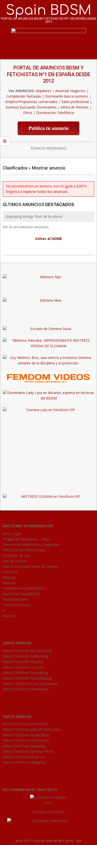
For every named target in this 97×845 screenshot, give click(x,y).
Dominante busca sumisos (66, 96)
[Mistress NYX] (48, 484)
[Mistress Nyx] (48, 277)
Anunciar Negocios (70, 90)
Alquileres (43, 90)
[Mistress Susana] (48, 312)
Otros (27, 112)
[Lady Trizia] (48, 288)
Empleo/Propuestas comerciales (31, 101)
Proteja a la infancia (49, 811)
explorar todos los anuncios (45, 191)
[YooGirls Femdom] (48, 374)
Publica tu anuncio (49, 128)
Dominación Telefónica (55, 112)
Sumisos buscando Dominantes (31, 107)
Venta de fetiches (75, 107)
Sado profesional (75, 101)
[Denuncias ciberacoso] (48, 820)
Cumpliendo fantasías (23, 96)
